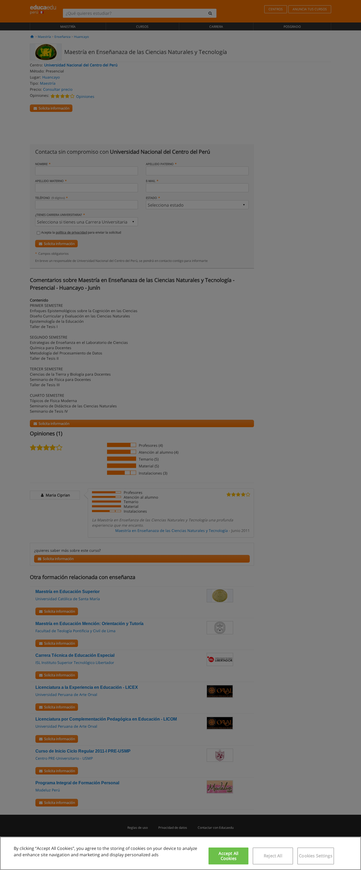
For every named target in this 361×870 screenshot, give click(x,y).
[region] (180, 853)
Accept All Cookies (228, 855)
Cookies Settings (315, 856)
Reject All (273, 856)
